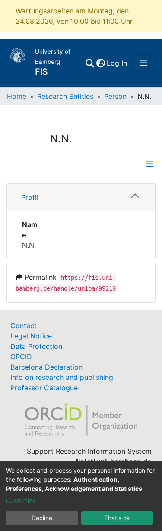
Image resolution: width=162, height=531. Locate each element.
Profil (29, 197)
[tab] (81, 197)
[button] (100, 63)
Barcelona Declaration (46, 367)
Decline (42, 518)
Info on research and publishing (61, 377)
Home (16, 96)
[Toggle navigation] (143, 63)
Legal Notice (31, 336)
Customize (21, 500)
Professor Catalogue (44, 387)
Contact (23, 325)
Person (115, 96)
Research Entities (65, 96)
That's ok (117, 518)
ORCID (21, 356)
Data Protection (36, 346)
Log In (117, 63)
